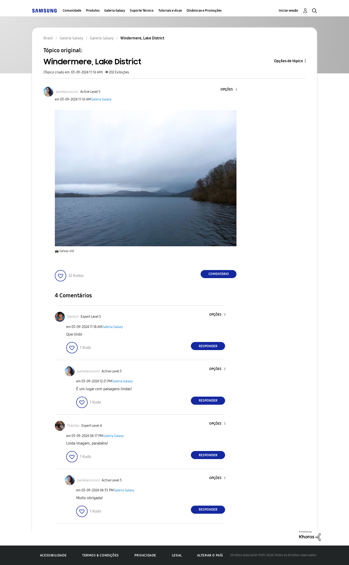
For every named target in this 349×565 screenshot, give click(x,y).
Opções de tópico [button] (288, 61)
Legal (177, 555)
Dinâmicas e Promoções (204, 11)
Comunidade (72, 11)
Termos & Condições (100, 555)
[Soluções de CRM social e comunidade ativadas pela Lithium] (310, 535)
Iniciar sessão (288, 11)
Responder (208, 346)
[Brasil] (44, 10)
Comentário (218, 274)
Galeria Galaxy (114, 11)
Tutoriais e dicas (170, 11)
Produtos (92, 11)
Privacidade (145, 555)
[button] (228, 89)
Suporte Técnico (142, 11)
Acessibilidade (53, 555)
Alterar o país (210, 555)
